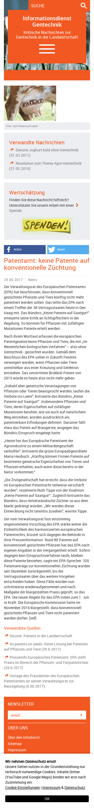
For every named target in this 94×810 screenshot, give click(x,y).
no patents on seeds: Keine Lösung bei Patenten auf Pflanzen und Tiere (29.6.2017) (46, 646)
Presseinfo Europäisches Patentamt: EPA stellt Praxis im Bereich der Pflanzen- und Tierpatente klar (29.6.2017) (46, 662)
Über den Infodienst (24, 737)
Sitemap (15, 743)
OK (47, 798)
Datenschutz (74, 787)
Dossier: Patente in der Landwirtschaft (41, 635)
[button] (25, 249)
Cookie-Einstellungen (22, 787)
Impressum (51, 787)
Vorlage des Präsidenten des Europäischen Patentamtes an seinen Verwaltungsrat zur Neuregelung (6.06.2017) (41, 681)
